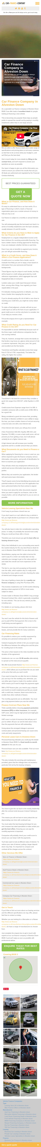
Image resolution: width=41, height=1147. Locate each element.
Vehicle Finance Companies (12, 1101)
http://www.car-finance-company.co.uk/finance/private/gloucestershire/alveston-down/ (21, 667)
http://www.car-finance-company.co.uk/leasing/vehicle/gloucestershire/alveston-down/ (21, 522)
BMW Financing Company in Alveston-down (20, 1121)
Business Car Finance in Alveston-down (18, 1140)
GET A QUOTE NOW (20, 194)
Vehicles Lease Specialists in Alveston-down (20, 1136)
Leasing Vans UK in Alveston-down (17, 1105)
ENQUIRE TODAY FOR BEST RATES (20, 947)
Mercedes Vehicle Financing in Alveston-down (20, 1114)
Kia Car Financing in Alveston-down (17, 1125)
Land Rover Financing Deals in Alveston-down (20, 1116)
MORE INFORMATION (20, 503)
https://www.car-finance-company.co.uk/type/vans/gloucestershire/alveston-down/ (20, 861)
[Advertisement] (20, 36)
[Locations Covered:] (2, 3)
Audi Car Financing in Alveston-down (17, 1112)
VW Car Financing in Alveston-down (17, 1127)
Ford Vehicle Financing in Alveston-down (19, 1118)
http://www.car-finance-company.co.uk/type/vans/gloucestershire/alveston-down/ (19, 612)
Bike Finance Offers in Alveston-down (17, 1108)
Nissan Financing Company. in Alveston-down (20, 1123)
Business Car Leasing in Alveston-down (18, 1131)
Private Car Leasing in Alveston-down (17, 1134)
